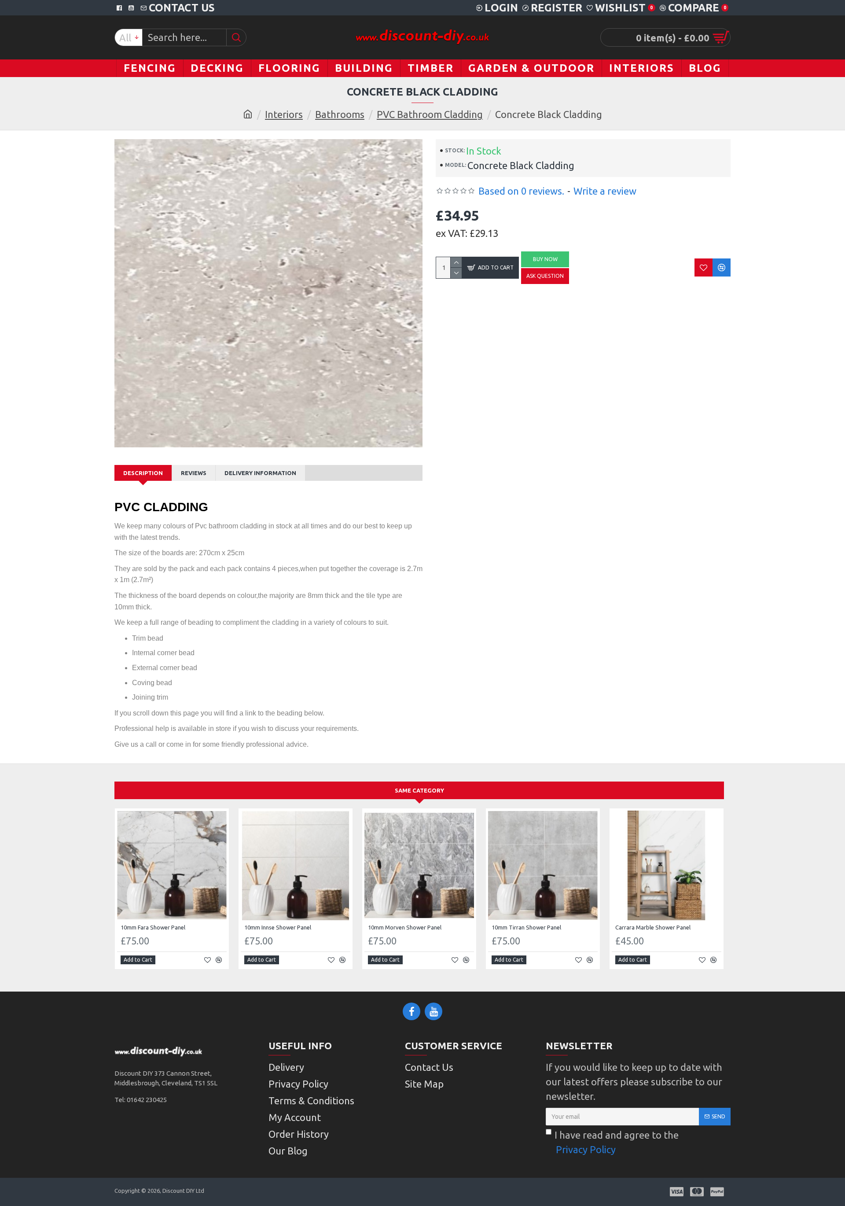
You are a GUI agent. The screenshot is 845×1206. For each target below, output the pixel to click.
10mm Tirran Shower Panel (526, 927)
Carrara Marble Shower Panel (653, 927)
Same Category (419, 790)
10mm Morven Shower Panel (404, 927)
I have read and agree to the (617, 1142)
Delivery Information (260, 473)
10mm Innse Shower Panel (277, 927)
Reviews (193, 473)
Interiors (284, 114)
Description (143, 473)
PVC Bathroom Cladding (430, 114)
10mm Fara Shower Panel (153, 927)
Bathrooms (339, 114)
